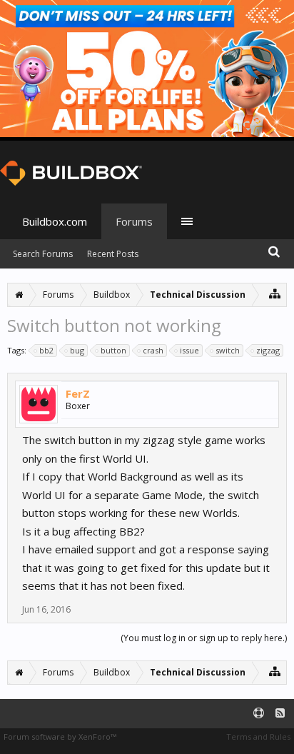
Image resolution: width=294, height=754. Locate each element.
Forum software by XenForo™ (60, 736)
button (113, 350)
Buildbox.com (54, 221)
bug (77, 350)
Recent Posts (112, 254)
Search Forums (43, 254)
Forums (134, 221)
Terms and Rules (258, 736)
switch (228, 350)
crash (153, 350)
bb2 (46, 350)
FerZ (78, 393)
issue (189, 350)
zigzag (268, 350)
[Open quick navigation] (275, 293)
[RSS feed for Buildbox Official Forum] (280, 713)
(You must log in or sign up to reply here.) (204, 638)
